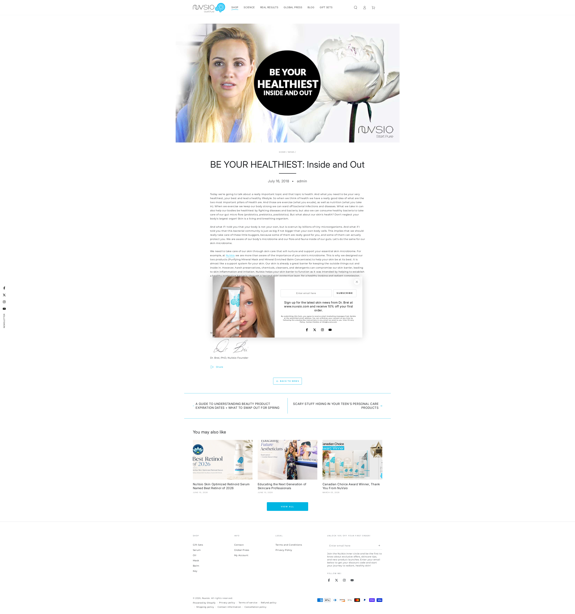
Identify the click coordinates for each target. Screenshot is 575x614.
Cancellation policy (255, 607)
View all (287, 506)
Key (195, 571)
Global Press (241, 550)
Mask (196, 560)
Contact (239, 544)
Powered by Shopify (204, 603)
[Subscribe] (380, 545)
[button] (355, 7)
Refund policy (269, 602)
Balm (196, 565)
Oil (194, 555)
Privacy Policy (284, 550)
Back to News (289, 381)
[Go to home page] (209, 7)
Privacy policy (227, 602)
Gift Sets (198, 544)
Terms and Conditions (289, 544)
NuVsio (230, 255)
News (291, 152)
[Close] (357, 282)
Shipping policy (205, 607)
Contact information (229, 607)
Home (282, 152)
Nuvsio (206, 598)
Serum (197, 550)
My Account (241, 555)
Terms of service (248, 602)
